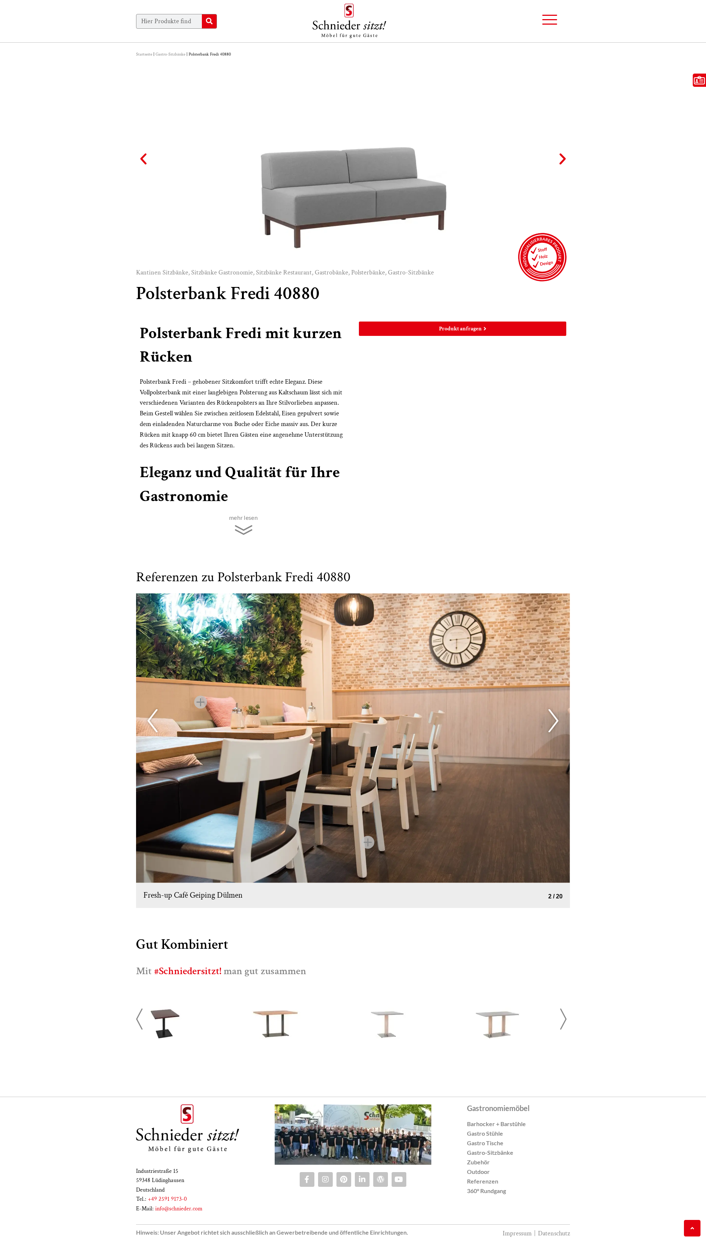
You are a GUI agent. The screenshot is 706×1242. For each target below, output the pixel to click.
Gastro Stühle (485, 1133)
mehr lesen (243, 517)
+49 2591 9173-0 (167, 1199)
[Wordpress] (380, 1179)
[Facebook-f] (307, 1179)
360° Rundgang (486, 1190)
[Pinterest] (343, 1179)
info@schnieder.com (179, 1209)
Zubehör (478, 1161)
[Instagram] (325, 1179)
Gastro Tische (485, 1142)
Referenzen (482, 1181)
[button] (143, 159)
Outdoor (478, 1171)
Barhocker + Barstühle (496, 1123)
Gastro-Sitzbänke (170, 54)
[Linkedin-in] (362, 1179)
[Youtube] (399, 1179)
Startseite (144, 54)
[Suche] (209, 21)
